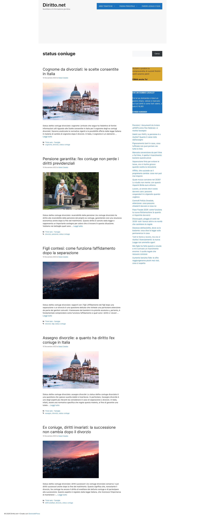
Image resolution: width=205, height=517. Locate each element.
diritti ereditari (50, 503)
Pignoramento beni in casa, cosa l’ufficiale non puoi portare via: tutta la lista (146, 146)
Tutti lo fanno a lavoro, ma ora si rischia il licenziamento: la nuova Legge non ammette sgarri (146, 239)
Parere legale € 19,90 (151, 6)
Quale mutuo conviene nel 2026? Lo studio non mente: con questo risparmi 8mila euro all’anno (146, 182)
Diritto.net (54, 5)
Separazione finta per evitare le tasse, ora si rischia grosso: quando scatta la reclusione (145, 164)
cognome (48, 144)
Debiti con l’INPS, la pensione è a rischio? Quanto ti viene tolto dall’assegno (146, 137)
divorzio (56, 144)
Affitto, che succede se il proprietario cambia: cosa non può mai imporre (147, 173)
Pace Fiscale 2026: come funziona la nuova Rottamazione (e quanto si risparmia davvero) (147, 212)
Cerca (157, 54)
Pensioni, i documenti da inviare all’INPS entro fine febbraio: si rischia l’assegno (146, 128)
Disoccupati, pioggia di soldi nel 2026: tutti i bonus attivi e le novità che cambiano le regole (147, 221)
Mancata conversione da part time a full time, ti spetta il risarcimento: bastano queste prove (147, 155)
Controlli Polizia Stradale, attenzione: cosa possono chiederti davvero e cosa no (144, 203)
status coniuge (64, 144)
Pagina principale (127, 6)
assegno (48, 413)
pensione (55, 234)
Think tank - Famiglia (52, 142)
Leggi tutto (47, 137)
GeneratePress (34, 514)
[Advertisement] (102, 28)
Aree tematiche (106, 6)
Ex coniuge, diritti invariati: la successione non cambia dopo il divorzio (79, 429)
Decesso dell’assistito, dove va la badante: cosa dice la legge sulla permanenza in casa (146, 230)
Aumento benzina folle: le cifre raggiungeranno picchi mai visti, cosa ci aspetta (145, 260)
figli (53, 324)
